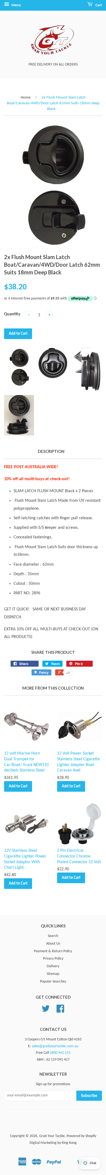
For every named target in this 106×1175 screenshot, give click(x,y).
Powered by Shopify (81, 1136)
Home (25, 98)
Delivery (53, 966)
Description (51, 451)
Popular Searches (53, 981)
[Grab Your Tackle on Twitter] (46, 1011)
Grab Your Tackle (52, 1136)
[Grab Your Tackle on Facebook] (60, 1011)
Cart (98, 5)
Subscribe (89, 1096)
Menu (16, 5)
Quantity (12, 314)
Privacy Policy (53, 958)
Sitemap (53, 974)
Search (53, 936)
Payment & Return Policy (53, 951)
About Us (53, 943)
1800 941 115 (60, 1053)
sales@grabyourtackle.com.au (55, 1046)
